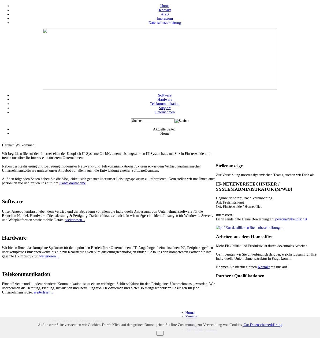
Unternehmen (165, 112)
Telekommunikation (164, 104)
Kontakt (165, 10)
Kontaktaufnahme (72, 183)
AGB (165, 14)
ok (160, 333)
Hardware (164, 99)
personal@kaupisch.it (291, 219)
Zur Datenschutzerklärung (262, 325)
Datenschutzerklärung (165, 23)
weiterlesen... (75, 220)
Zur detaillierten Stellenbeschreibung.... (254, 228)
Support (165, 108)
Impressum (165, 18)
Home (164, 6)
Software (164, 95)
